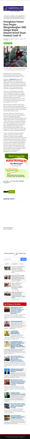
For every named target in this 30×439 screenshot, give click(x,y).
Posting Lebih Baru (9, 253)
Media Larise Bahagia (18, 437)
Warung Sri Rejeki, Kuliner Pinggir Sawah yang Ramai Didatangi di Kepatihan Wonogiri (18, 405)
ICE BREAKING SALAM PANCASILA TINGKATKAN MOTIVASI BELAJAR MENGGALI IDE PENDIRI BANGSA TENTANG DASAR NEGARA (18, 345)
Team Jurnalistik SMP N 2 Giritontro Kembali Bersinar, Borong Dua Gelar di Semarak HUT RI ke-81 (18, 269)
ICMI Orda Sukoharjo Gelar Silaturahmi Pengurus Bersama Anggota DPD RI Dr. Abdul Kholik (18, 295)
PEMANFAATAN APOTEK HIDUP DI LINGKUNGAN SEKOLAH (17, 370)
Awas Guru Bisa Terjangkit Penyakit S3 (13, 181)
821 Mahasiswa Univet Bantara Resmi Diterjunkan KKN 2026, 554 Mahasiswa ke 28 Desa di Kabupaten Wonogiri (18, 382)
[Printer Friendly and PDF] (7, 44)
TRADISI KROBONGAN (16, 321)
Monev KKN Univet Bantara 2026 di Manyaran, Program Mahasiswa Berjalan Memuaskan (17, 286)
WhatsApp (11, 192)
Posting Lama (22, 253)
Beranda (16, 254)
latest (7, 264)
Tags (21, 264)
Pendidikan (13, 16)
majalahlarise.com (14, 79)
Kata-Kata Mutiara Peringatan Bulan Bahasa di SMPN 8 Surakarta (18, 417)
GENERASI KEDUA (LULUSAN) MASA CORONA (18, 393)
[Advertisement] (16, 213)
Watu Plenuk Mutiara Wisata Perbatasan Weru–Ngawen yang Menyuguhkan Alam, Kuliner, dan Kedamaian (18, 358)
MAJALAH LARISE (18, 436)
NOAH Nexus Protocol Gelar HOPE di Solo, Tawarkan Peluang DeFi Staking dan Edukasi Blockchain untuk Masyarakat (17, 310)
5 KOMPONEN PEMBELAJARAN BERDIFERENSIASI (15, 332)
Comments (14, 264)
